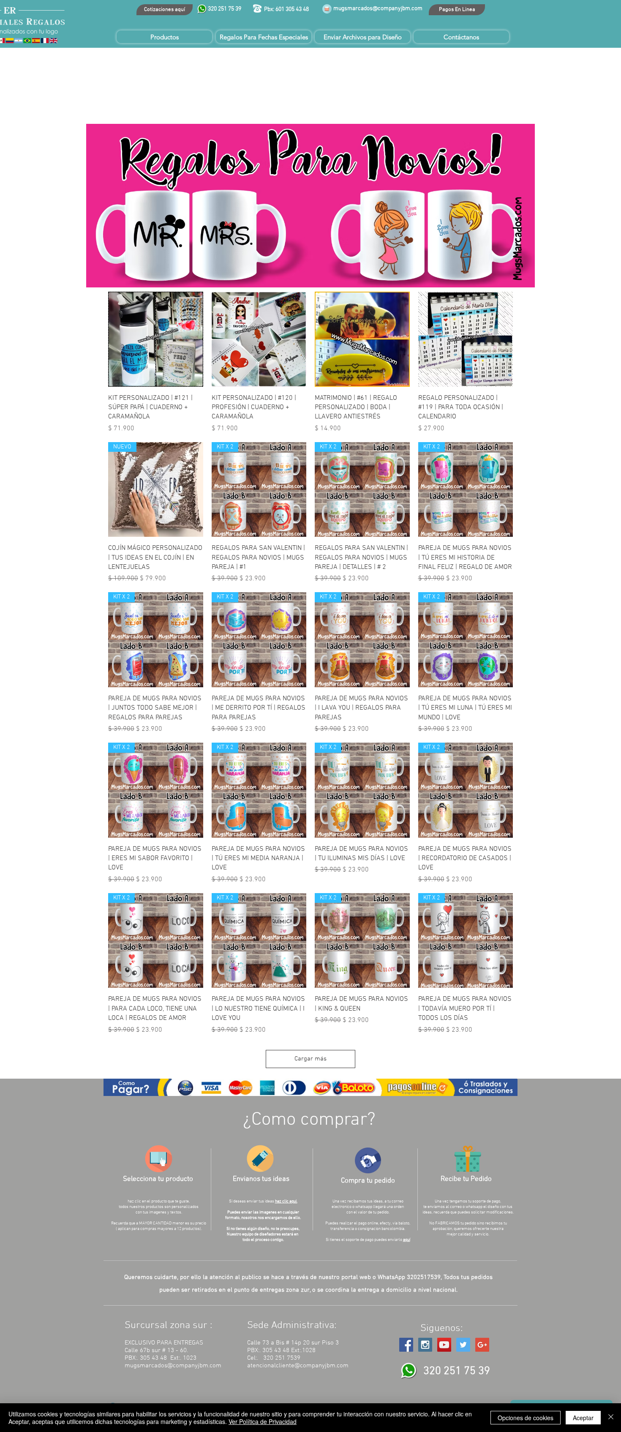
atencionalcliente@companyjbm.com (298, 1365)
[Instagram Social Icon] (425, 1345)
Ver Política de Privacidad (263, 1421)
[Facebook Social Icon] (406, 1345)
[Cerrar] (611, 1417)
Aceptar (583, 1417)
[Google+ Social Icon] (482, 1345)
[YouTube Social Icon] (444, 1345)
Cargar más (310, 1059)
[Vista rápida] (155, 339)
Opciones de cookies (525, 1417)
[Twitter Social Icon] (463, 1345)
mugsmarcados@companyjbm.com (377, 8)
